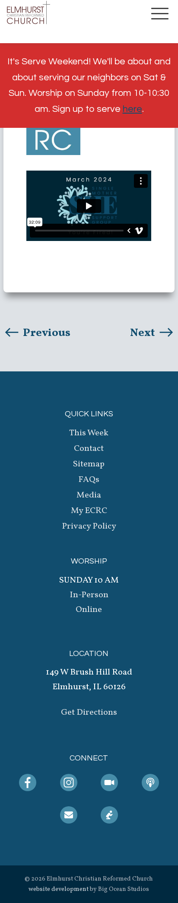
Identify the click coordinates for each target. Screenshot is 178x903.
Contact (89, 449)
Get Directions (89, 713)
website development (59, 889)
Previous (45, 333)
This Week (88, 433)
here (132, 109)
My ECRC (89, 511)
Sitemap (89, 464)
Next (143, 333)
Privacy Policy (89, 526)
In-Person (89, 595)
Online (89, 610)
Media (88, 495)
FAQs (88, 480)
